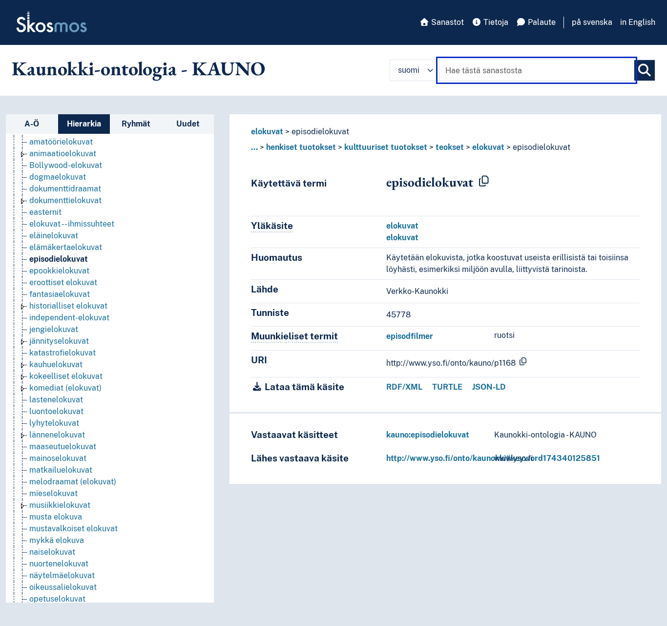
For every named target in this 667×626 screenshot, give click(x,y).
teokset (450, 147)
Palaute (541, 22)
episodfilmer (409, 336)
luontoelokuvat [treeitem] (56, 411)
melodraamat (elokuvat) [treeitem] (72, 481)
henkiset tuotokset (301, 147)
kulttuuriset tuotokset (385, 147)
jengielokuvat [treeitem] (53, 329)
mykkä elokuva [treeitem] (56, 540)
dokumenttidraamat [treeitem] (65, 188)
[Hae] (644, 70)
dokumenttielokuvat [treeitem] (65, 200)
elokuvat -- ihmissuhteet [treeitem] (71, 224)
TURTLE (447, 387)
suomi (408, 70)
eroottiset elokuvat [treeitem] (63, 282)
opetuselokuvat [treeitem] (57, 599)
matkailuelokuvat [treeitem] (60, 470)
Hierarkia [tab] (84, 123)
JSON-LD (489, 387)
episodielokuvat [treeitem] (58, 259)
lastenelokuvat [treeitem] (56, 399)
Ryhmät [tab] (136, 123)
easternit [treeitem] (45, 212)
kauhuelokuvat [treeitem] (56, 364)
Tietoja (494, 22)
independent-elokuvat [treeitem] (69, 317)
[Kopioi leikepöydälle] (484, 181)
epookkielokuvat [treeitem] (59, 270)
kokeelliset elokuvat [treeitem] (66, 376)
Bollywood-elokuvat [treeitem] (65, 165)
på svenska (592, 22)
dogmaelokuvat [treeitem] (57, 177)
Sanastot (446, 22)
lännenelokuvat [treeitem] (57, 434)
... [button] (254, 147)
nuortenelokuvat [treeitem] (58, 563)
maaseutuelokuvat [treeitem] (62, 446)
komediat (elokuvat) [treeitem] (65, 388)
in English (637, 22)
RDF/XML (404, 387)
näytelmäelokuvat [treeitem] (62, 575)
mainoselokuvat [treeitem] (57, 458)
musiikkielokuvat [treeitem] (59, 505)
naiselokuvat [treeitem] (52, 552)
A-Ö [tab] (31, 123)
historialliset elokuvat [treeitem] (68, 306)
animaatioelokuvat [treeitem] (62, 153)
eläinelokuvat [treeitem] (53, 235)
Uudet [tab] (188, 123)
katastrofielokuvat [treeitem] (62, 352)
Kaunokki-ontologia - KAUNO (138, 68)
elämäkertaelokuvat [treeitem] (65, 247)
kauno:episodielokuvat (427, 434)
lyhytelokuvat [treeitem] (54, 423)
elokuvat (267, 131)
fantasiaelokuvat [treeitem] (59, 294)
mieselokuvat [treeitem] (53, 493)
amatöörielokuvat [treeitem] (61, 141)
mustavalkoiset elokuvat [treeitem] (73, 528)
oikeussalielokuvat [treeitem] (63, 587)
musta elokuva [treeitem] (55, 517)
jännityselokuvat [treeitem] (59, 341)
